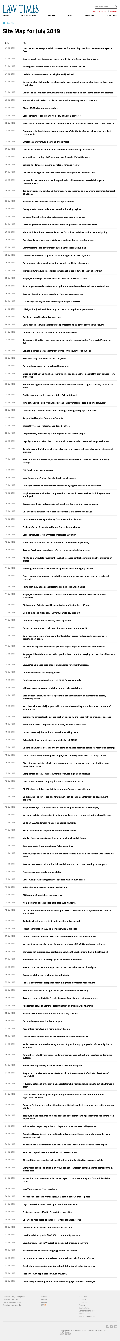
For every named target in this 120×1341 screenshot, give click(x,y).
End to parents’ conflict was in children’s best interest (50, 395)
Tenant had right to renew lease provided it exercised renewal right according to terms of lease (68, 386)
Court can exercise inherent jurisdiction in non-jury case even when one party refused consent (66, 577)
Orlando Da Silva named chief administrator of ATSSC (50, 740)
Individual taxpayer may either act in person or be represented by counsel (60, 1126)
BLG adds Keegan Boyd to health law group (44, 358)
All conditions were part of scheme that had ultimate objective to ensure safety (63, 1160)
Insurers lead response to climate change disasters (48, 201)
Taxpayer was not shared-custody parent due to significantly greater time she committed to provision (68, 1117)
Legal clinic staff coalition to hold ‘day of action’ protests (52, 115)
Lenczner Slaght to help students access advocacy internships (54, 217)
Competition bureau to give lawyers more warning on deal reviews (56, 773)
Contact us (83, 1302)
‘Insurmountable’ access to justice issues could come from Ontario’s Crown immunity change (66, 461)
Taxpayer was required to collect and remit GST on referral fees (55, 278)
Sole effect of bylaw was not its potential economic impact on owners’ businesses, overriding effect (64, 697)
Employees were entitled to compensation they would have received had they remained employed (67, 494)
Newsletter (45, 1296)
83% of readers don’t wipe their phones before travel (49, 830)
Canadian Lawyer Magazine (14, 1296)
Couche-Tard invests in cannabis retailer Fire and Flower (51, 165)
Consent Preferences (87, 1311)
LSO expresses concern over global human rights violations (52, 688)
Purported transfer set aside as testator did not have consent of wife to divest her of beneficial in (66, 1074)
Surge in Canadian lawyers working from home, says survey (53, 294)
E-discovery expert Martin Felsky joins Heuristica (47, 1212)
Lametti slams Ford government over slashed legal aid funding (54, 247)
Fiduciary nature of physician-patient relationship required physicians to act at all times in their (68, 1085)
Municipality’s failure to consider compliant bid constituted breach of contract (62, 271)
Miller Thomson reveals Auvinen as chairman (45, 887)
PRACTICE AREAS (28, 15)
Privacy (82, 1305)
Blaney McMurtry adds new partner (41, 108)
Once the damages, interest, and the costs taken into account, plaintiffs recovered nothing (68, 747)
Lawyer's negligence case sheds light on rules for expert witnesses (56, 665)
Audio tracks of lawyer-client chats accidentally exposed (51, 921)
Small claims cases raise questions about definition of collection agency (59, 1266)
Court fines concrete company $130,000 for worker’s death (53, 781)
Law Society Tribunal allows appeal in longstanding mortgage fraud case (59, 410)
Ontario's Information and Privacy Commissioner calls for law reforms (58, 1258)
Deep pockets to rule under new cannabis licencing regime (52, 209)
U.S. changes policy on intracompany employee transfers (51, 301)
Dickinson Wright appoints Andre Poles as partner (48, 846)
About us (82, 1299)
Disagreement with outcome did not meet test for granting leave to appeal (60, 504)
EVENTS (51, 15)
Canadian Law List (10, 1299)
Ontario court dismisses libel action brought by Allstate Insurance (56, 263)
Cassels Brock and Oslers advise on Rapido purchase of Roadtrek (55, 1036)
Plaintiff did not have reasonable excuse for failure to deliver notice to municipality (65, 232)
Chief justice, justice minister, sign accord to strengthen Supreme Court (59, 309)
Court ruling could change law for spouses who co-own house (54, 879)
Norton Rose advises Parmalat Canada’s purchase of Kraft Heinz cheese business (64, 944)
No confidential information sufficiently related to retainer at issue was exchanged (65, 1144)
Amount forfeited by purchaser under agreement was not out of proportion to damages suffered (67, 1056)
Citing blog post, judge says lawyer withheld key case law (51, 613)
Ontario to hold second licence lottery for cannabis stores (52, 1220)
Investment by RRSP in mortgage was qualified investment (52, 959)
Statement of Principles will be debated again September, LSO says (56, 605)
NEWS (6, 15)
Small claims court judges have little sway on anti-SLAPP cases (54, 724)
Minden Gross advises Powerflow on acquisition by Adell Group (54, 838)
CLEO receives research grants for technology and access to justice (56, 255)
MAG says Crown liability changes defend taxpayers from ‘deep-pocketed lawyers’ (64, 403)
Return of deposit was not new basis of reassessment (50, 1152)
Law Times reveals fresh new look (40, 1189)
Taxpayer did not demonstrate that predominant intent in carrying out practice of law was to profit (69, 655)
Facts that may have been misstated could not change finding (54, 587)
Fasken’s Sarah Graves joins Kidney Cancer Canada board (51, 527)
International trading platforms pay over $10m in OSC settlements (56, 157)
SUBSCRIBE (112, 15)
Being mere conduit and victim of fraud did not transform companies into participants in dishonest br (68, 1169)
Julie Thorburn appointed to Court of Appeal (45, 1273)
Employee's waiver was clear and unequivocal (46, 142)
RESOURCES (89, 15)
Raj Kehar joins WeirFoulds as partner (42, 317)
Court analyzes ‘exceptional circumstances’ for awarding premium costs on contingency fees (67, 49)
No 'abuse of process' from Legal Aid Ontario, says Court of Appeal (56, 1196)
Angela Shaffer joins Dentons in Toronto (43, 418)
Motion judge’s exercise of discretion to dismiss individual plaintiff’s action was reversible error (68, 855)
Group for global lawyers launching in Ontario (46, 975)
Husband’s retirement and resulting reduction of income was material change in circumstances (63, 181)
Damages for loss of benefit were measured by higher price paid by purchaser (62, 485)
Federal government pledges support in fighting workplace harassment (59, 982)
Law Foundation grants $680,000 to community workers (51, 1235)
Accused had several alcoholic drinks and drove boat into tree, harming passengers (65, 864)
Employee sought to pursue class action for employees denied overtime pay (61, 807)
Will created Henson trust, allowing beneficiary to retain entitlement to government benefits (65, 798)
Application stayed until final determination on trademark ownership (58, 1006)
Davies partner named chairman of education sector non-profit (55, 628)
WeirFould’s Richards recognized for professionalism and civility (55, 990)
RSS (43, 1305)
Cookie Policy (84, 1308)
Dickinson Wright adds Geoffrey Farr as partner (47, 620)
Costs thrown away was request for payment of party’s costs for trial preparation (64, 755)
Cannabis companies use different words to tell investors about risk (57, 350)
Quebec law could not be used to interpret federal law (50, 332)
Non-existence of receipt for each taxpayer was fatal (49, 903)
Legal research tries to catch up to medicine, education (50, 1204)
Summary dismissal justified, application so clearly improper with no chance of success (67, 717)
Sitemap (44, 1302)
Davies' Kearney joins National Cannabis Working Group (51, 732)
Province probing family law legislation (42, 872)
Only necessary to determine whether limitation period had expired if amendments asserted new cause (65, 637)
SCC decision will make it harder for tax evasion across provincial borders (60, 100)
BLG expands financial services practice (42, 895)
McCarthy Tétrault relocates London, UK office (46, 426)
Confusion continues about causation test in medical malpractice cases (59, 149)
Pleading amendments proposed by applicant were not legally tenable (58, 568)
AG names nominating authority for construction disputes (52, 519)
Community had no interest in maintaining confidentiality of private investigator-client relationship (67, 132)
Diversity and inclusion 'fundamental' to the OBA (47, 1227)
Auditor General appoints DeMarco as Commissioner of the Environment (59, 936)
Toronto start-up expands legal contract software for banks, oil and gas (59, 967)
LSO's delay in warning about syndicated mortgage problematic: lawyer (59, 1281)
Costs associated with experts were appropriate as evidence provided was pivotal (64, 324)
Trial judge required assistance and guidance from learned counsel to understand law (66, 286)
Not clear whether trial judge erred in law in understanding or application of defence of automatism (67, 707)
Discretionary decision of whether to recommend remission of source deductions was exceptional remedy (66, 764)
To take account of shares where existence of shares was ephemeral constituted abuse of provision (68, 450)
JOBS (70, 15)
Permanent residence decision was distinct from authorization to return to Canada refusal (68, 123)
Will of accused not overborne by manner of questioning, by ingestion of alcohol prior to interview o (67, 1045)
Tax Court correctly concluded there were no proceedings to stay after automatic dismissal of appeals (69, 192)
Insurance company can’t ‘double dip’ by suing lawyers (50, 1013)
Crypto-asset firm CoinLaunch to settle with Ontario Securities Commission (61, 59)
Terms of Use (84, 1314)
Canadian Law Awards (12, 1305)
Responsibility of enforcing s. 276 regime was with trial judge (54, 433)
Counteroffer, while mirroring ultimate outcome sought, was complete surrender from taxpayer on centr (67, 1135)
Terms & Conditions (87, 1316)
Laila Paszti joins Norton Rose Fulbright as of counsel (49, 478)
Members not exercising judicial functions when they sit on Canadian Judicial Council (65, 952)
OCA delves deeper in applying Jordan (41, 672)
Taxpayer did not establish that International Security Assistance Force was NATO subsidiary (64, 596)
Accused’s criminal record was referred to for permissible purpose (56, 550)
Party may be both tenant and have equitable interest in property (56, 542)
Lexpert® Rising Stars (12, 1302)
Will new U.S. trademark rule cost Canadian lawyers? (49, 823)
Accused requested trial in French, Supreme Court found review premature (60, 998)
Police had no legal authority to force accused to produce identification (59, 172)
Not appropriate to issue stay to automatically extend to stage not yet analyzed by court (67, 815)
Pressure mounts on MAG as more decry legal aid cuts (50, 929)
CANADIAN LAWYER (99, 11)
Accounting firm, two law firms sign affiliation (46, 1029)
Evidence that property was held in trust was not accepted (52, 1065)
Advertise (83, 1296)
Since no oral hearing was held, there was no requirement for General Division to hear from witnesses (69, 375)
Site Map (11, 23)
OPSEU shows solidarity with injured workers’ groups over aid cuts (56, 789)
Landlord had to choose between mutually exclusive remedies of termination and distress (68, 92)
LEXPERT (113, 11)
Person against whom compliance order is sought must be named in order (60, 224)
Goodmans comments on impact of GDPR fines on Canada (52, 680)
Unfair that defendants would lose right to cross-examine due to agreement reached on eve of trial (67, 912)
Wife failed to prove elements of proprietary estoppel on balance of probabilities (64, 646)
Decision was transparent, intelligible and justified (48, 74)
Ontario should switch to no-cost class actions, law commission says (57, 511)
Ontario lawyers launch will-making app (43, 1021)
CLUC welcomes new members (38, 470)
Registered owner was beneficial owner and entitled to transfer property (60, 240)
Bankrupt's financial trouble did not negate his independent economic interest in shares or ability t (68, 1106)
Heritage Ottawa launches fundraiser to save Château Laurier (54, 66)
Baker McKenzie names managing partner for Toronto (50, 1250)
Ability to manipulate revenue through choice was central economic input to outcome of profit (67, 559)
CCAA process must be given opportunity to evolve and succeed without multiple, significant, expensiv (64, 1096)
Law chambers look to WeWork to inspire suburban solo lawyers (55, 1243)
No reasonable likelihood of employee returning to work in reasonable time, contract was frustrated (68, 83)
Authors (44, 1299)
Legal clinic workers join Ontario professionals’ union (49, 534)
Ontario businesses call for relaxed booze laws (46, 366)
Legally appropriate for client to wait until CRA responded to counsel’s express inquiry (66, 441)
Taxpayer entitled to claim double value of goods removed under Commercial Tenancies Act (67, 341)
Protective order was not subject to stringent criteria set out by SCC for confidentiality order (66, 1179)
